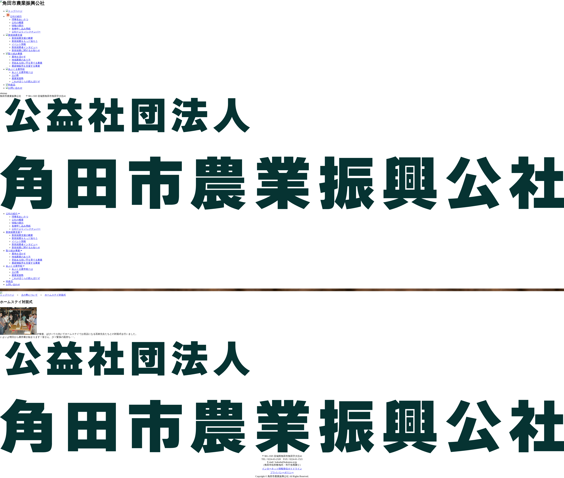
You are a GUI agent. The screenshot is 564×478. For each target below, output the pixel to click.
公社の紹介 (12, 213)
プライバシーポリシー (282, 472)
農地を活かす (19, 56)
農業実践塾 (18, 78)
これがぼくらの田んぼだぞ (26, 81)
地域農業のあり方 (21, 60)
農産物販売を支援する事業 (26, 66)
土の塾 (15, 75)
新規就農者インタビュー (25, 47)
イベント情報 (19, 44)
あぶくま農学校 (14, 266)
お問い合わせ (13, 284)
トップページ (7, 295)
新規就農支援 (13, 232)
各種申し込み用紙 (21, 28)
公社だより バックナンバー (26, 32)
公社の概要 (18, 22)
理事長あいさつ (20, 19)
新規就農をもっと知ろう (25, 41)
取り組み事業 (13, 250)
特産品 (9, 281)
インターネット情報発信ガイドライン (282, 468)
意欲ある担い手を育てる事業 (27, 63)
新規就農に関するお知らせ (26, 50)
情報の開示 (18, 25)
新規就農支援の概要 (22, 38)
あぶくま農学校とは (22, 72)
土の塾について (29, 295)
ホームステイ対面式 (55, 295)
